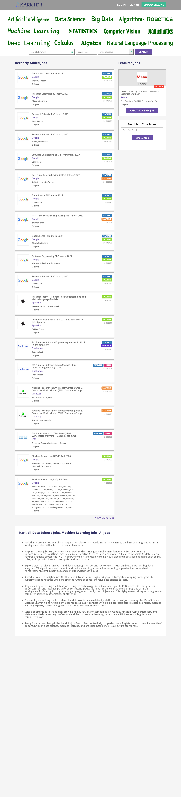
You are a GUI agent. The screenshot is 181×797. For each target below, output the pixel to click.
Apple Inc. (36, 302)
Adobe (124, 97)
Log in (121, 4)
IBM (34, 439)
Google (35, 76)
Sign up (135, 4)
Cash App (36, 393)
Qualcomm (37, 348)
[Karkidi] (29, 5)
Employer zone (154, 4)
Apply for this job (142, 110)
